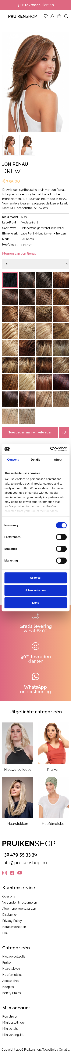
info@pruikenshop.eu (24, 862)
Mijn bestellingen (14, 1022)
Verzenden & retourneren (19, 902)
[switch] (61, 537)
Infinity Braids (11, 993)
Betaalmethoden (14, 927)
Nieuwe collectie (13, 956)
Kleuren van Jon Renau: (20, 253)
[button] (3, 16)
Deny (35, 602)
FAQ (5, 933)
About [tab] (58, 459)
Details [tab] (35, 459)
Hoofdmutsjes (12, 975)
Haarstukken (11, 968)
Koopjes (8, 987)
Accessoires (10, 981)
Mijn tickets (10, 1028)
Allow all (35, 577)
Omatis (64, 1049)
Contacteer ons (37, 5)
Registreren (10, 1016)
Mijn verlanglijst (12, 1035)
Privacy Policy (12, 921)
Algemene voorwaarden (19, 908)
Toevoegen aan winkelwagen (30, 432)
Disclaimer (9, 914)
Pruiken (7, 962)
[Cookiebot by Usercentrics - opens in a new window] (50, 449)
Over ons (8, 896)
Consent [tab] (13, 459)
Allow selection (35, 590)
